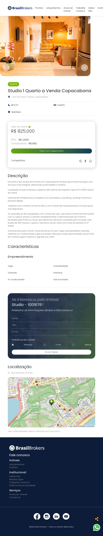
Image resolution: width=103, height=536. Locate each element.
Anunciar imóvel (68, 9)
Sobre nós (14, 476)
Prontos (39, 8)
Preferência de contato (23, 340)
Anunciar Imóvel (18, 494)
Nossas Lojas (16, 479)
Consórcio (14, 497)
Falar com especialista (51, 151)
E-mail (58, 345)
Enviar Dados (51, 352)
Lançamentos (53, 8)
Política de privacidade (22, 485)
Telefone (87, 345)
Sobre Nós (91, 9)
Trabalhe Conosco (19, 482)
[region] (51, 402)
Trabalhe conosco (80, 9)
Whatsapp (28, 345)
